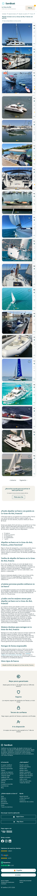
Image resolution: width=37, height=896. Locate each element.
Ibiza (2, 796)
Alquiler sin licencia (25, 777)
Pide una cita (18, 497)
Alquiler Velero (24, 770)
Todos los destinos (7, 807)
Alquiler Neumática (25, 766)
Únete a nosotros (6, 766)
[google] (4, 855)
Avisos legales (5, 880)
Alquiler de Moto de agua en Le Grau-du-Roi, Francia (17, 665)
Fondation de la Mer (7, 784)
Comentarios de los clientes (7, 779)
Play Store (19, 821)
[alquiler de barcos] (8, 3)
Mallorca (3, 798)
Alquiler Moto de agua (26, 774)
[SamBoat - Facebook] (2, 841)
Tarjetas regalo (5, 775)
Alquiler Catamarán (25, 772)
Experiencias (5, 786)
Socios (21, 882)
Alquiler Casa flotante (26, 775)
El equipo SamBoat (6, 765)
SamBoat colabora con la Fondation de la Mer (16, 654)
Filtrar (31, 7)
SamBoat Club (5, 777)
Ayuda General (24, 796)
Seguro (3, 770)
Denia (2, 805)
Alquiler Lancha (24, 765)
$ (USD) (18, 875)
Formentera (4, 803)
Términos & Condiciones (7, 882)
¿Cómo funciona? (25, 798)
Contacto (22, 800)
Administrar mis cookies (27, 801)
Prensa (3, 782)
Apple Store (20, 816)
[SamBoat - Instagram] (6, 841)
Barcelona (4, 801)
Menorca (3, 800)
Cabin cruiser (23, 779)
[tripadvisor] (6, 862)
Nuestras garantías (7, 768)
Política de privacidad (25, 880)
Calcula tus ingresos (7, 772)
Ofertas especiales (25, 781)
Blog (2, 787)
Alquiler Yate (23, 768)
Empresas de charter (7, 774)
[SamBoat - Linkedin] (9, 841)
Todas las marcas (25, 782)
